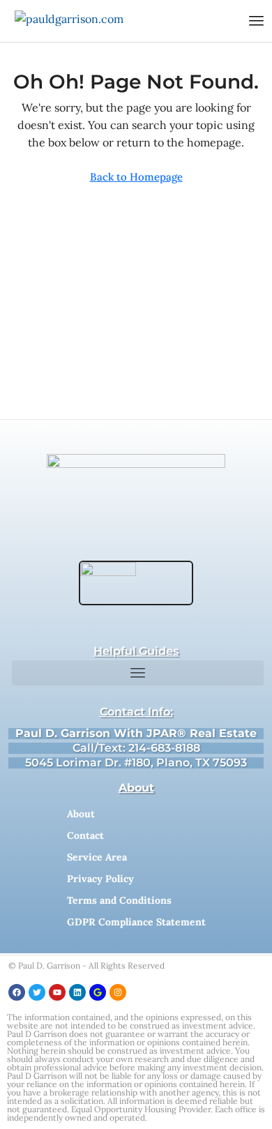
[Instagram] (117, 992)
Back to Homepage (136, 176)
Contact (85, 835)
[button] (256, 20)
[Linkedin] (77, 992)
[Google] (97, 992)
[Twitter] (37, 992)
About (81, 814)
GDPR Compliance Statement (136, 922)
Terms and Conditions (119, 900)
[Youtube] (57, 992)
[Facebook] (16, 992)
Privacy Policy (100, 878)
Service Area (97, 857)
